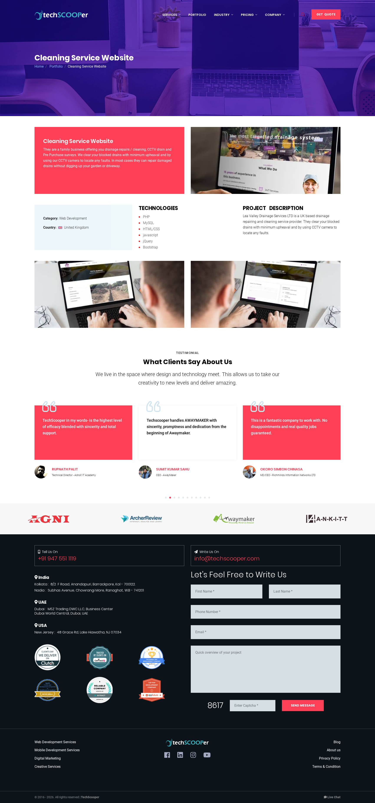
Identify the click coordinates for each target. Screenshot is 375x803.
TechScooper (90, 797)
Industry (222, 15)
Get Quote (326, 14)
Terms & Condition (326, 767)
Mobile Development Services (57, 750)
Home (39, 66)
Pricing (247, 15)
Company (273, 15)
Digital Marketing (48, 758)
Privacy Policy (329, 758)
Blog (337, 742)
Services (169, 15)
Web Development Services (55, 742)
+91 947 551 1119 (57, 558)
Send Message (303, 705)
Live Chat (333, 797)
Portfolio (197, 15)
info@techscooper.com (227, 558)
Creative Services (48, 767)
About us (333, 750)
